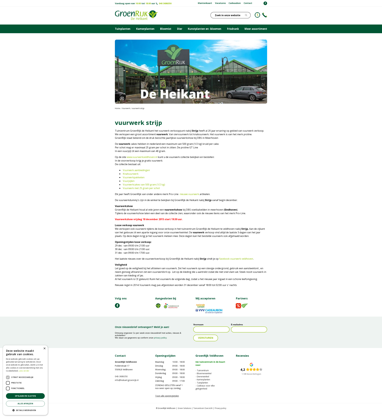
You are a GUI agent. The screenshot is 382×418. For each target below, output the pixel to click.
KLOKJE (257, 15)
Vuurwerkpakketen (133, 177)
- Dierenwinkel (202, 376)
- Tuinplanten (201, 382)
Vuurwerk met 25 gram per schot (141, 188)
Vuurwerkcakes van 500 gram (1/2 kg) (144, 184)
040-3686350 (121, 376)
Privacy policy (220, 408)
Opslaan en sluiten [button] (25, 396)
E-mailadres (237, 324)
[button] (25, 410)
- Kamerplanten (202, 379)
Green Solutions (184, 408)
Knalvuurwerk (130, 173)
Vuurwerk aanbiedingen (136, 170)
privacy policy (160, 337)
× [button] (44, 348)
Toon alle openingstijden (167, 396)
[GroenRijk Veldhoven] (136, 15)
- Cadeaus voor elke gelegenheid (205, 387)
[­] (265, 3)
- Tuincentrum (202, 370)
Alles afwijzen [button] (25, 403)
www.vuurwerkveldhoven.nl (142, 157)
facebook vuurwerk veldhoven (236, 258)
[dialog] (25, 380)
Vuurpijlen (128, 181)
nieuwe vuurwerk (189, 194)
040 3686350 (165, 3)
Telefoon (264, 15)
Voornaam (198, 324)
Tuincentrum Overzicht (202, 408)
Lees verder (24, 371)
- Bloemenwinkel (203, 373)
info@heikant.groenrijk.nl (126, 380)
